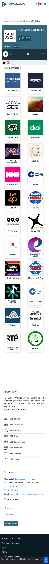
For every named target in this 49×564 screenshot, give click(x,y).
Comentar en (11, 523)
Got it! (46, 560)
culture (16, 46)
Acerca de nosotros (10, 543)
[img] (45, 4)
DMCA (4, 552)
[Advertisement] (24, 14)
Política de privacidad (11, 538)
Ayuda (4, 547)
